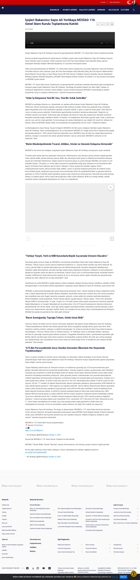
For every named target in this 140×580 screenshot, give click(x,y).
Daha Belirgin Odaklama (105, 572)
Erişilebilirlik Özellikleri (104, 568)
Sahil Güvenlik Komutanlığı (122, 516)
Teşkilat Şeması (6, 508)
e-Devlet (103, 2)
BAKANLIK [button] (54, 10)
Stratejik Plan (117, 545)
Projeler (4, 516)
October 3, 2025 (54, 435)
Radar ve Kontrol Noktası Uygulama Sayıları (12, 545)
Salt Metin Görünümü (104, 570)
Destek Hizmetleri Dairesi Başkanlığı (41, 528)
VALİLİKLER (113, 10)
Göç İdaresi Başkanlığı (120, 519)
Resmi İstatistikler (91, 552)
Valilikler (33, 547)
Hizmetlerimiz (35, 539)
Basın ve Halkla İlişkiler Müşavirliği (68, 516)
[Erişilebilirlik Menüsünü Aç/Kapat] (134, 574)
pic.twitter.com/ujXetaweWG (36, 452)
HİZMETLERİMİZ (70, 10)
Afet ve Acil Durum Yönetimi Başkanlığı (125, 523)
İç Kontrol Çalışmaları (64, 548)
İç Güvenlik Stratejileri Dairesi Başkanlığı (70, 526)
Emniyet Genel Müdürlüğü (121, 508)
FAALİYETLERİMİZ (87, 10)
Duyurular (5, 554)
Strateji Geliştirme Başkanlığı (94, 512)
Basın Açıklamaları (7, 557)
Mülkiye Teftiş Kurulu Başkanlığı (67, 519)
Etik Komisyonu (118, 548)
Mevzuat (4, 523)
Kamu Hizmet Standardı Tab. (66, 552)
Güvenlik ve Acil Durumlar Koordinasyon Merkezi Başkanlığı (98, 520)
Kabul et (123, 577)
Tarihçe (4, 512)
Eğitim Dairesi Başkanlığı (37, 525)
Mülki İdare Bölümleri (64, 545)
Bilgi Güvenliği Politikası (9, 530)
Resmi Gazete (90, 545)
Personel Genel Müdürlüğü (66, 512)
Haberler (4, 550)
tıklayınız (114, 577)
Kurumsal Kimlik (7, 526)
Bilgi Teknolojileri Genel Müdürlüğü (68, 523)
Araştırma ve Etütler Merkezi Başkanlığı (97, 516)
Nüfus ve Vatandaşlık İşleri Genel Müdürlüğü (40, 509)
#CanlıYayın (38, 425)
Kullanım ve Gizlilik (83, 568)
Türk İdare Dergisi (119, 552)
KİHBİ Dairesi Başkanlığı (37, 521)
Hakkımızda (5, 505)
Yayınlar (4, 519)
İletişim (32, 551)
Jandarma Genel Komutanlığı (122, 512)
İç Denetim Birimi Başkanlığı (94, 530)
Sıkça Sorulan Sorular (8, 534)
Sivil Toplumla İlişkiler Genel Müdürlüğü (69, 508)
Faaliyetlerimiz (35, 543)
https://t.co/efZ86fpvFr (34, 430)
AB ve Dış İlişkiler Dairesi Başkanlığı (40, 517)
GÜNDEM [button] (101, 10)
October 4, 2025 (54, 457)
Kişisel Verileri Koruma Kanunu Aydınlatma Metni (87, 571)
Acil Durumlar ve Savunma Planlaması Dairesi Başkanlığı (97, 526)
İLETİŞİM (125, 10)
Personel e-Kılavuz (91, 548)
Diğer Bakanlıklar (115, 2)
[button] (107, 24)
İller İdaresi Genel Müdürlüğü (94, 508)
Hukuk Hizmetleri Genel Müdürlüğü (40, 514)
